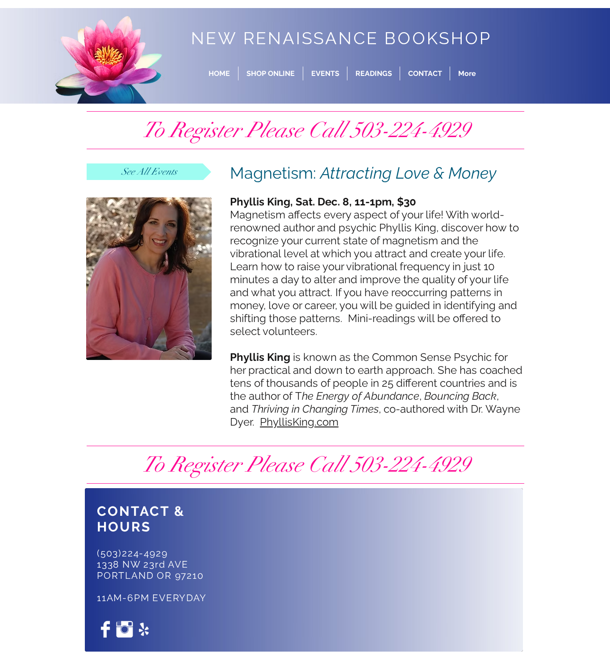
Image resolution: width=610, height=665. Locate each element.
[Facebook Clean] (105, 629)
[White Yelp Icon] (143, 629)
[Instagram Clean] (124, 629)
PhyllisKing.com (299, 421)
